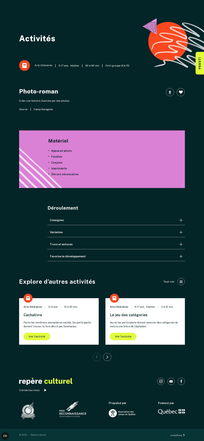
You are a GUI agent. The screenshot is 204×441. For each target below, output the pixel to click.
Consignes (57, 220)
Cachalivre (33, 315)
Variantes (56, 232)
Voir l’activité (37, 336)
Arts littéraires (43, 65)
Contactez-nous (29, 390)
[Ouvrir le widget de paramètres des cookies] (5, 436)
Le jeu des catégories (129, 315)
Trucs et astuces (61, 244)
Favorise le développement (68, 256)
